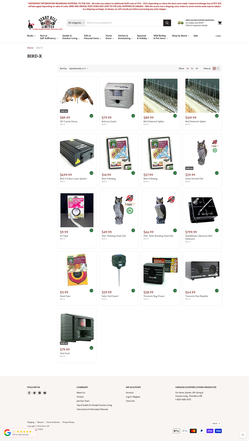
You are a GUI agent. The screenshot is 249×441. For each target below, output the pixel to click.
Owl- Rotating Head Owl (114, 235)
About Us (81, 392)
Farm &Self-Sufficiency (48, 37)
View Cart (130, 401)
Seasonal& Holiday (142, 37)
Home (30, 48)
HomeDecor (109, 37)
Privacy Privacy (68, 422)
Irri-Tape (64, 235)
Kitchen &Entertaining (124, 37)
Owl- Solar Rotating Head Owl (158, 235)
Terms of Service (53, 422)
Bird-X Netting (109, 178)
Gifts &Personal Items (92, 37)
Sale (196, 35)
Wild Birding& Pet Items (160, 37)
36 (192, 68)
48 (197, 68)
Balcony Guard (109, 121)
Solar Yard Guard (110, 296)
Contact (80, 396)
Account (129, 392)
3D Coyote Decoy (69, 121)
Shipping (30, 422)
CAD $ (214, 423)
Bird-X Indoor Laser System (73, 178)
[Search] (167, 23)
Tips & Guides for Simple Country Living (94, 405)
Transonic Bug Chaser (154, 296)
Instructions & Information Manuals (92, 409)
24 (187, 68)
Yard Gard (65, 353)
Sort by (63, 68)
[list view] (218, 68)
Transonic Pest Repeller (196, 296)
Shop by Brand (179, 35)
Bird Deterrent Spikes (154, 121)
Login (218, 35)
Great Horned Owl (194, 178)
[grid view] (214, 68)
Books (30, 35)
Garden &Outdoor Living (70, 37)
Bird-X (62, 124)
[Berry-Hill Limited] (7, 436)
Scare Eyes (65, 296)
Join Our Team (83, 401)
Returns (40, 422)
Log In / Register (133, 396)
